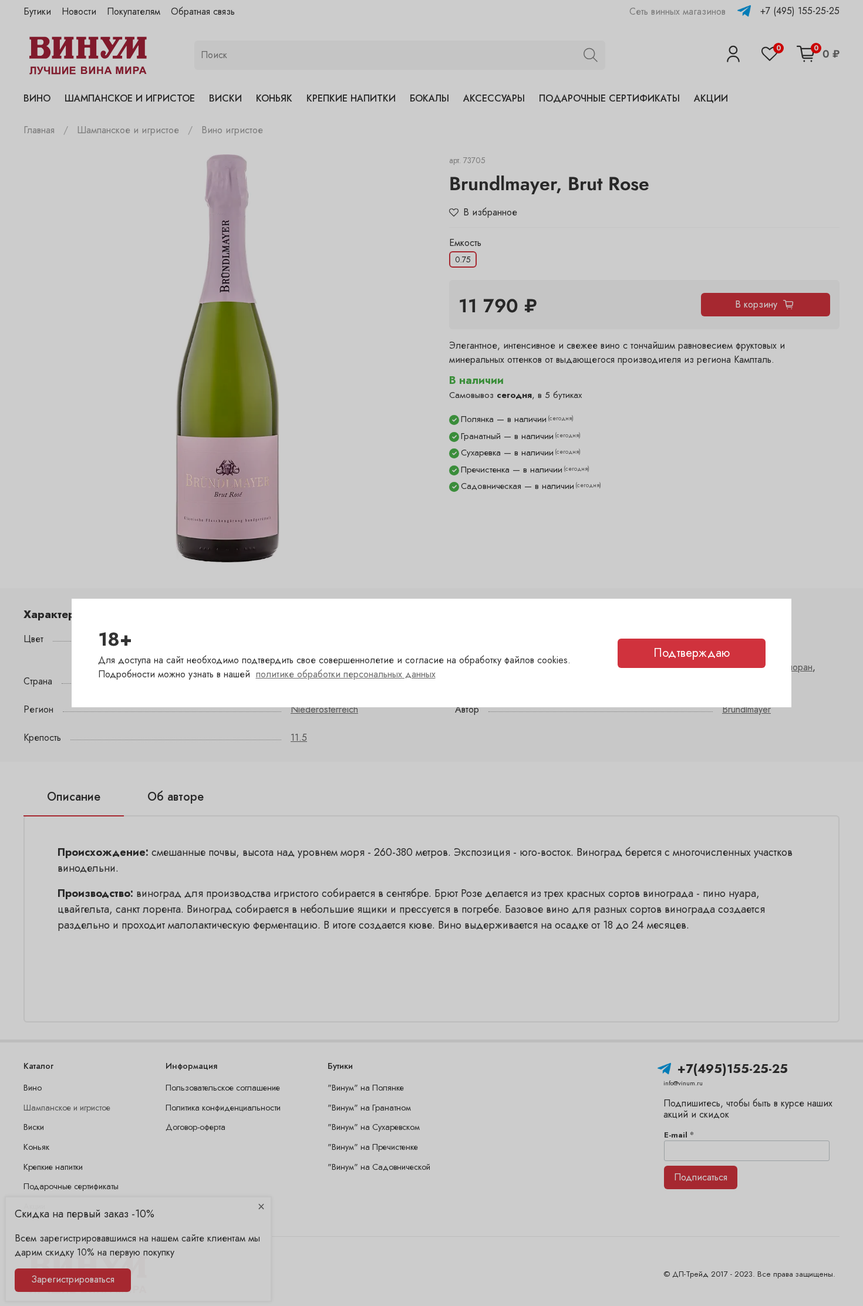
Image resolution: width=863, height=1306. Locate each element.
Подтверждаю (691, 653)
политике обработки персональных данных (346, 674)
